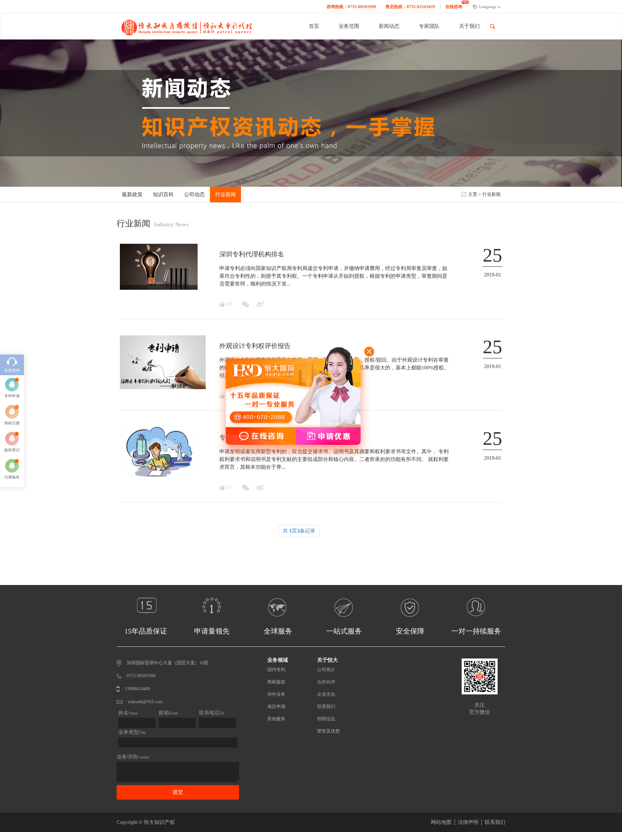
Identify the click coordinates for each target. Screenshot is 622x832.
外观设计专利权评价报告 (255, 345)
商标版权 (276, 682)
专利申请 (12, 396)
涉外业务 (276, 694)
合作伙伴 (326, 682)
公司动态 (194, 194)
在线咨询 (453, 6)
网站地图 (441, 822)
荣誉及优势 (328, 731)
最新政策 (132, 194)
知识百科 (163, 194)
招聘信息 (326, 718)
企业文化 (326, 694)
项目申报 (276, 706)
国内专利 (276, 669)
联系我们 (326, 706)
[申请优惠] (292, 436)
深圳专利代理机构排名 (251, 254)
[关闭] (369, 352)
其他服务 (276, 718)
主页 (472, 194)
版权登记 (12, 450)
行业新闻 (491, 194)
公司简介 (326, 669)
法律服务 (12, 477)
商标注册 (12, 423)
